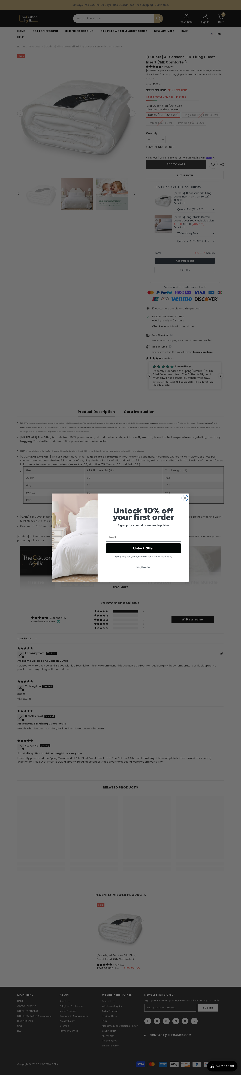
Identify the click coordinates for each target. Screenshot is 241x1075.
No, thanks (143, 567)
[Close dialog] (185, 498)
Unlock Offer (143, 548)
